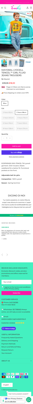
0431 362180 (13, 302)
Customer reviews (8, 323)
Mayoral (7, 79)
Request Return (7, 350)
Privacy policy (14, 289)
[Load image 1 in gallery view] (16, 34)
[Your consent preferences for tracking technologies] (3, 401)
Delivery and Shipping (9, 341)
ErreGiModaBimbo (11, 389)
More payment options (16, 157)
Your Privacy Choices (14, 398)
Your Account (6, 353)
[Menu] (2, 8)
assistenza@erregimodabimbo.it (13, 319)
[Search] (6, 8)
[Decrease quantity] (3, 138)
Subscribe (16, 293)
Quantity (4, 134)
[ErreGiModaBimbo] (16, 7)
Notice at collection (9, 402)
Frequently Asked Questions (12, 337)
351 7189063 (17, 309)
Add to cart (16, 146)
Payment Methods (8, 344)
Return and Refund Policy (11, 347)
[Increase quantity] (10, 138)
